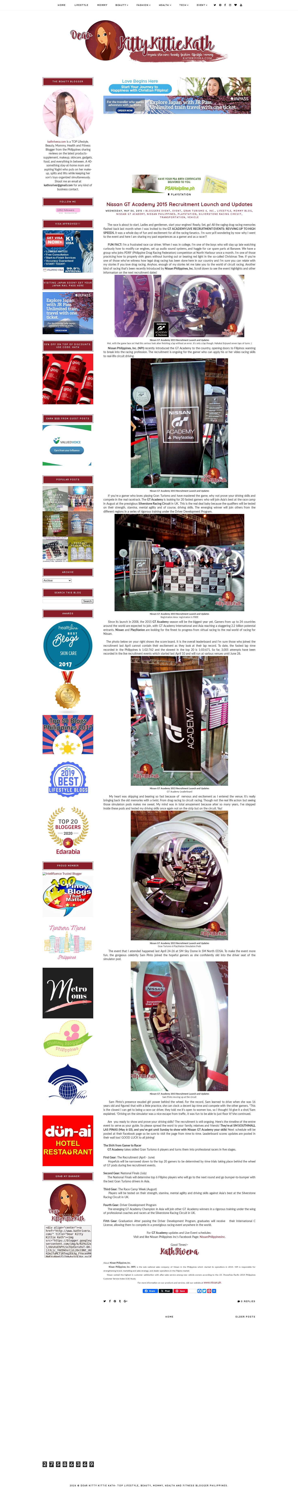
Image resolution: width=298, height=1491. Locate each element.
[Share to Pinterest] (115, 1301)
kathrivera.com (56, 141)
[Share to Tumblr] (120, 1301)
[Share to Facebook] (110, 1301)
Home (61, 5)
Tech (182, 5)
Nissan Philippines (161, 214)
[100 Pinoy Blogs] (68, 896)
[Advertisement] (179, 142)
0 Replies (248, 1301)
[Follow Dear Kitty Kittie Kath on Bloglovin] (68, 211)
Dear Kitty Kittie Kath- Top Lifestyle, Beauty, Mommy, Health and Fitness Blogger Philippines (154, 1485)
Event (201, 5)
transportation (172, 217)
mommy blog (243, 211)
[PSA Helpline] (179, 184)
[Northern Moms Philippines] (68, 942)
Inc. (212, 211)
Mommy (102, 5)
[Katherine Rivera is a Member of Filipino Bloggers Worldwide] (68, 1084)
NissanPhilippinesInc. (213, 1237)
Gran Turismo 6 (195, 211)
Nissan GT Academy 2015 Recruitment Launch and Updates (179, 204)
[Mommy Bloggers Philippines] (68, 1038)
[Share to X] (104, 1301)
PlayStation (187, 214)
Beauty (121, 5)
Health (164, 5)
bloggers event (158, 211)
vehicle (193, 217)
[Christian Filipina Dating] (179, 86)
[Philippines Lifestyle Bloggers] (68, 693)
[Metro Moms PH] (68, 993)
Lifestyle (81, 5)
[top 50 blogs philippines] (68, 734)
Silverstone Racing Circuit (220, 214)
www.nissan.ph (212, 1282)
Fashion (143, 5)
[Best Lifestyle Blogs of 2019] (68, 779)
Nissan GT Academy (130, 214)
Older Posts (245, 1316)
